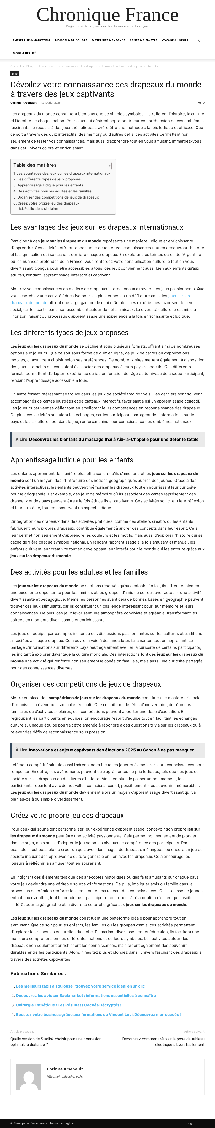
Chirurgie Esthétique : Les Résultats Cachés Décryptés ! (68, 1004)
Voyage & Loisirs (175, 40)
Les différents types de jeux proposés (49, 179)
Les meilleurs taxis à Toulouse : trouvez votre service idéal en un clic (80, 986)
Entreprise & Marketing (31, 40)
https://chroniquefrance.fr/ (65, 1076)
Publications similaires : (42, 209)
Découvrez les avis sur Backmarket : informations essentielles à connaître (86, 995)
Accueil (15, 66)
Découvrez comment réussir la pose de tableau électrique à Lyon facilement (163, 1042)
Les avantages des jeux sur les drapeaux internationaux (63, 173)
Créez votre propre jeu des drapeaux (48, 203)
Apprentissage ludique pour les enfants (50, 185)
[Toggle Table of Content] (104, 165)
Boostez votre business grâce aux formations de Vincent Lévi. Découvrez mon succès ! (98, 1014)
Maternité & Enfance (108, 40)
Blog (29, 66)
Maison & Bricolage (71, 40)
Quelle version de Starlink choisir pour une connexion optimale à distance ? (55, 1042)
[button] (198, 40)
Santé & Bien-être (143, 40)
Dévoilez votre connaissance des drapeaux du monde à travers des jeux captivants (105, 89)
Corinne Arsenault (23, 103)
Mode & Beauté (24, 53)
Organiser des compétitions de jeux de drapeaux (58, 197)
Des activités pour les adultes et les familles (55, 191)
